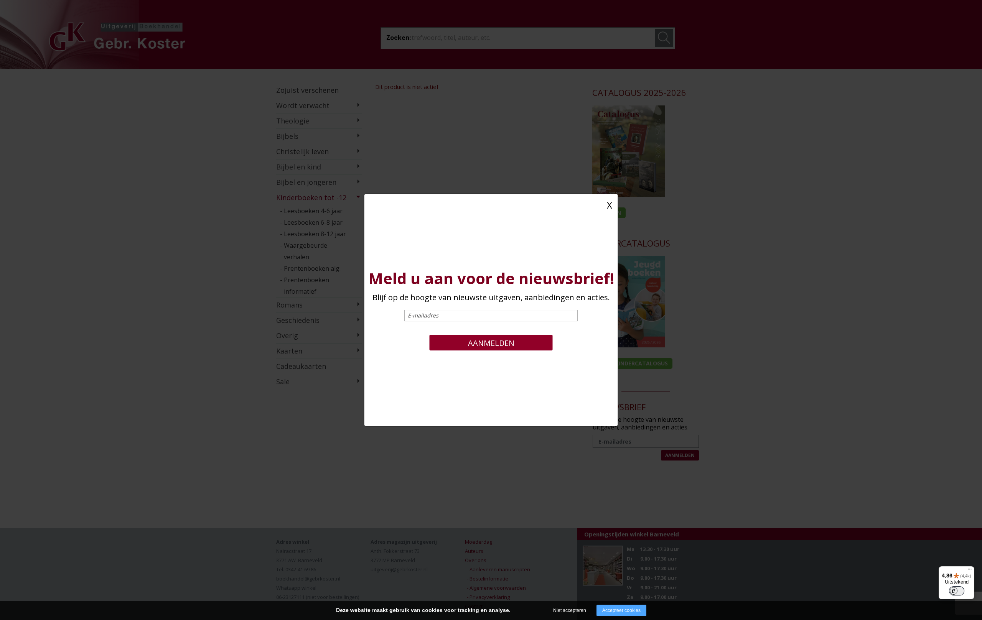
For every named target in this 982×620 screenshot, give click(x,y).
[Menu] (969, 571)
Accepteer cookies (621, 610)
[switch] (956, 590)
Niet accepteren (569, 610)
